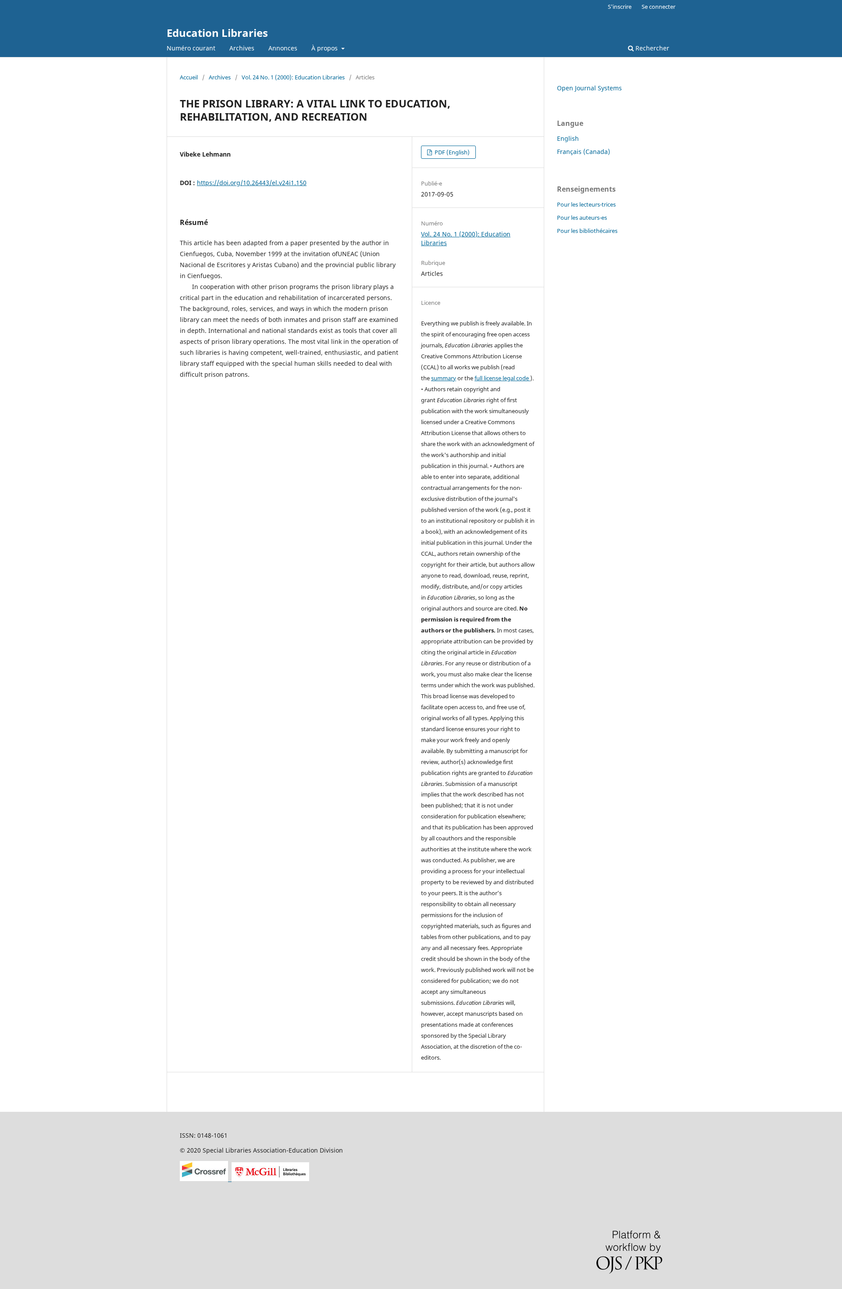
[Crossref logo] (206, 1179)
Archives (241, 48)
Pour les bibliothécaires (587, 231)
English (568, 138)
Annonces (282, 48)
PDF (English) (451, 152)
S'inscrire (620, 7)
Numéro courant (191, 48)
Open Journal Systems (589, 88)
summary (443, 378)
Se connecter (658, 7)
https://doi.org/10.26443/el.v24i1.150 (252, 183)
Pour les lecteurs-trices (586, 204)
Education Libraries (217, 32)
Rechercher (651, 48)
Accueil (189, 77)
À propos (325, 48)
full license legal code (502, 378)
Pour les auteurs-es (582, 217)
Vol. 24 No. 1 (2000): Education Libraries (293, 77)
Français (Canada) (583, 151)
